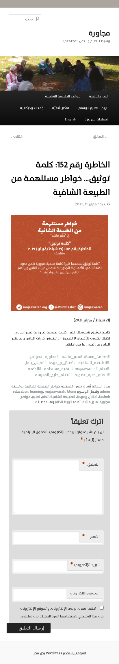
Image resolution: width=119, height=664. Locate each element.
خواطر (25, 396)
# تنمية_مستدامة (59, 368)
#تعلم (103, 368)
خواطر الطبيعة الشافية (63, 96)
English (70, 119)
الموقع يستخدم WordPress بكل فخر (59, 653)
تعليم (36, 396)
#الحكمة (36, 368)
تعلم (45, 396)
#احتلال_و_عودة (61, 362)
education (20, 391)
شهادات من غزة (97, 119)
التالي (16, 136)
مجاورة (99, 33)
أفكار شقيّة (60, 107)
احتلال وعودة (87, 396)
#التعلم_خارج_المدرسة (55, 374)
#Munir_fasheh (97, 356)
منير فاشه (90, 402)
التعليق (91, 464)
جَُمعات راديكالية (32, 107)
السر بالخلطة (99, 96)
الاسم (91, 536)
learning (36, 391)
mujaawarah (55, 391)
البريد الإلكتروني (85, 565)
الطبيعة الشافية (62, 396)
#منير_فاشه (72, 356)
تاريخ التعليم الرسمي (93, 107)
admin (105, 391)
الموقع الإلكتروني (85, 593)
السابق (100, 136)
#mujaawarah (86, 368)
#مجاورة (51, 356)
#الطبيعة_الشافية (92, 362)
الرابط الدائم (63, 402)
